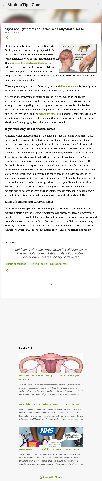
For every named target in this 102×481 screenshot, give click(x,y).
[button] (6, 38)
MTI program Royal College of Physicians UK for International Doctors (49, 449)
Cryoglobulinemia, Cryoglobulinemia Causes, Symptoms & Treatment (49, 404)
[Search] (44, 4)
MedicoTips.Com (23, 4)
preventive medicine (38, 264)
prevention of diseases (16, 264)
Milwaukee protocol (68, 86)
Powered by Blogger (52, 477)
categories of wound (50, 114)
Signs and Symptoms (58, 264)
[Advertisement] (51, 320)
